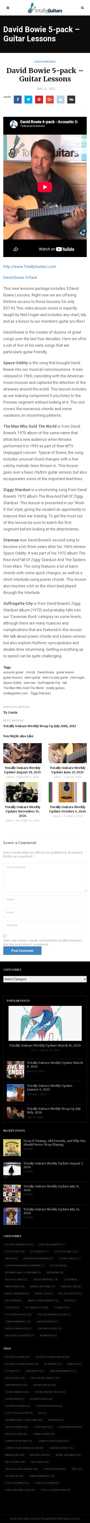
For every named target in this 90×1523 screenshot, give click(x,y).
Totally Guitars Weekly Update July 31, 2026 (51, 1188)
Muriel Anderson (17, 1293)
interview (56, 1420)
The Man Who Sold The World (23, 688)
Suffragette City (49, 682)
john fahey (43, 1427)
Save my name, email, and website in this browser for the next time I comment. (42, 942)
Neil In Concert (70, 1293)
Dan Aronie (35, 1371)
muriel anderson (68, 1455)
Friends (11, 1258)
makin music (14, 1455)
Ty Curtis (10, 712)
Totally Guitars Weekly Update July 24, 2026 (51, 1211)
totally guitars (55, 688)
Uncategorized (47, 1321)
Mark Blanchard (42, 1286)
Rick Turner (13, 1300)
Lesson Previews (45, 61)
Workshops (48, 1335)
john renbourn (70, 1427)
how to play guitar (19, 1413)
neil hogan (77, 677)
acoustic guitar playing (22, 1364)
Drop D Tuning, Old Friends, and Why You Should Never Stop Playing (54, 1143)
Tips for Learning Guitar (54, 1314)
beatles (74, 1364)
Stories (70, 1300)
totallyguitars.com (15, 693)
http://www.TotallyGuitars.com (29, 266)
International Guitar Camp (23, 1272)
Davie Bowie (45, 672)
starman (30, 682)
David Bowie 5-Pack (20, 277)
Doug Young (15, 1251)
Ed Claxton (39, 1251)
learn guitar (32, 677)
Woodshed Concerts (19, 1335)
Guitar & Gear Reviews (38, 1258)
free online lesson (44, 1378)
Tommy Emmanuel (18, 1321)
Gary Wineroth (16, 1385)
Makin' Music (15, 1286)
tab (64, 682)
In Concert (58, 1265)
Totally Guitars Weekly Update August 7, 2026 (53, 1165)
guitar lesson (65, 672)
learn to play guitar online (24, 1448)
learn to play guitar (55, 677)
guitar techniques (49, 1406)
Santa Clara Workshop (43, 1300)
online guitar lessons (21, 1469)
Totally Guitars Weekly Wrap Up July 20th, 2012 (39, 726)
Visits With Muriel (50, 1328)
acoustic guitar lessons (52, 1357)
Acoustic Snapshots (19, 1244)
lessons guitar (61, 1448)
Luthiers (70, 1279)
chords (30, 672)
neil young (40, 1462)
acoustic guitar (13, 672)
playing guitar (54, 1469)
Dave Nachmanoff (52, 1244)
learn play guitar (18, 1441)
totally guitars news (55, 1490)
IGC (42, 1413)
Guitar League (70, 1258)
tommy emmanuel (42, 1476)
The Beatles (14, 1476)
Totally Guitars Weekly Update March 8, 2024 (55, 1064)
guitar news (14, 1399)
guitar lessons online (50, 1392)
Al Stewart (53, 1364)
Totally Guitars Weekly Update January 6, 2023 (50, 1087)
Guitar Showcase (17, 1406)
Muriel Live (44, 1293)
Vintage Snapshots (18, 1328)
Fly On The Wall (66, 1251)
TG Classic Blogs (36, 1307)
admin (10, 777)
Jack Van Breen (16, 1427)
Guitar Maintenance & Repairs (25, 1265)
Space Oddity (12, 682)
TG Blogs (12, 1307)
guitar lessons (12, 677)
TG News (28, 1149)
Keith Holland (16, 1279)
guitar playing (41, 1399)
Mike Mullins (71, 1286)
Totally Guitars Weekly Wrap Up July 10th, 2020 (54, 1110)
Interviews (55, 1272)
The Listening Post (18, 1314)
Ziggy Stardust (40, 693)
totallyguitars (17, 1483)
